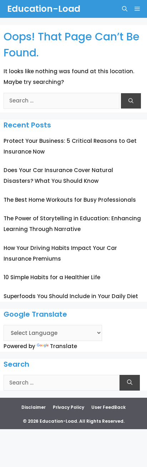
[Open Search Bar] (124, 9)
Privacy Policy (68, 407)
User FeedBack (108, 407)
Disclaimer (33, 407)
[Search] (131, 101)
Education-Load (43, 8)
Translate (63, 346)
